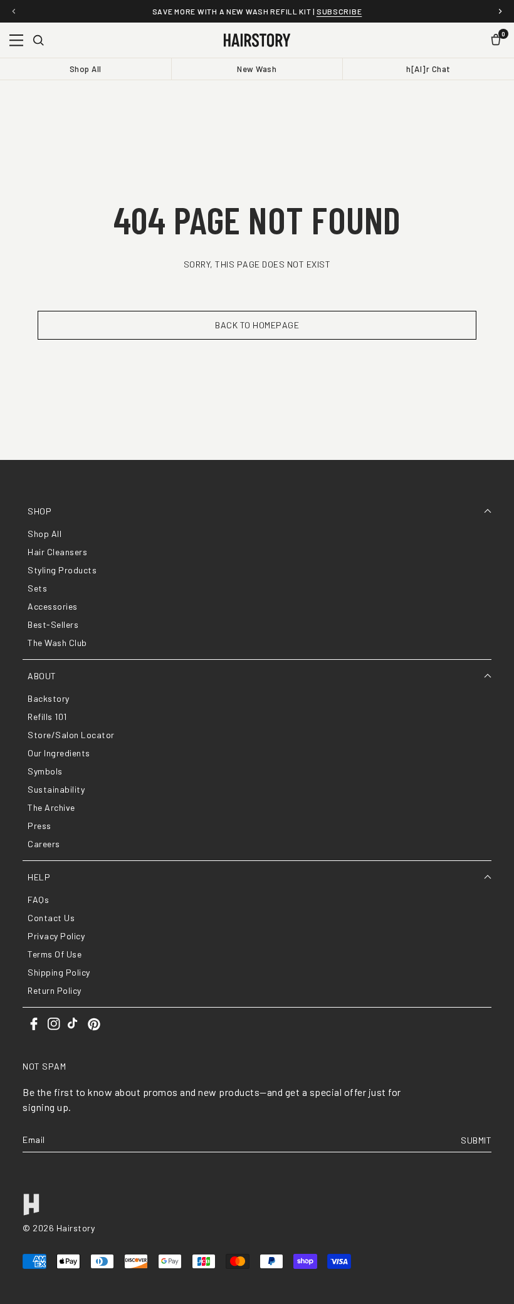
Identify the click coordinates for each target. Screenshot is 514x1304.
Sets (37, 588)
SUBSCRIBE (339, 11)
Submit (476, 1140)
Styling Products (62, 570)
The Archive (51, 807)
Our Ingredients (59, 753)
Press (39, 825)
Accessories (53, 606)
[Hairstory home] (257, 40)
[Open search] (38, 40)
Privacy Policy (56, 936)
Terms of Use (54, 954)
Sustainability (56, 789)
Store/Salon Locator (71, 734)
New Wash (256, 69)
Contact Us (51, 917)
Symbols (45, 771)
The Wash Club (57, 642)
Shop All (86, 69)
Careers (44, 843)
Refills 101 (47, 716)
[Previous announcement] (14, 11)
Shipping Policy (59, 972)
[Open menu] (16, 40)
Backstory (49, 698)
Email (34, 1140)
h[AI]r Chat (428, 69)
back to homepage (257, 325)
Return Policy (54, 990)
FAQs (38, 899)
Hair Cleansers (57, 551)
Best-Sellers (53, 624)
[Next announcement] (500, 11)
